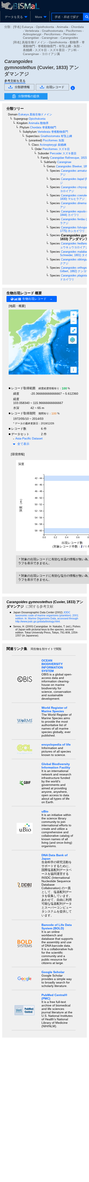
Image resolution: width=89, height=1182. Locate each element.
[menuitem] (15, 17)
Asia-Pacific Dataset (29, 438)
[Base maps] (72, 340)
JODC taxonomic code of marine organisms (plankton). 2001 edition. (46, 615)
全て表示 (23, 444)
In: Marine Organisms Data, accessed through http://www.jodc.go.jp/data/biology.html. (46, 620)
